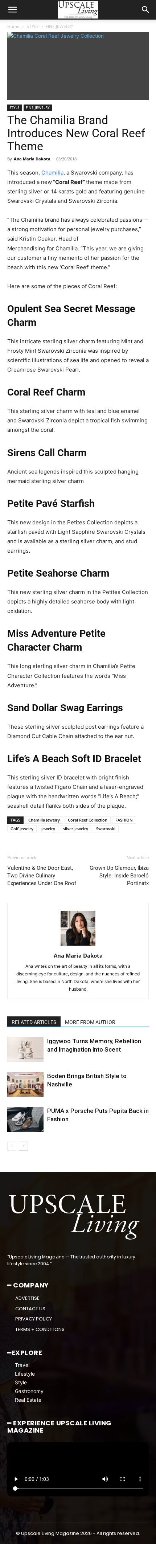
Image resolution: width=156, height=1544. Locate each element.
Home (13, 26)
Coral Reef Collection (87, 820)
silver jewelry (75, 828)
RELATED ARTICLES (34, 1022)
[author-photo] (78, 945)
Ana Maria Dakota (32, 158)
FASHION (124, 820)
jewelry (48, 828)
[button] (12, 10)
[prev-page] (11, 1146)
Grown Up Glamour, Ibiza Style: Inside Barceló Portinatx (119, 875)
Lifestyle (25, 1374)
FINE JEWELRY (59, 26)
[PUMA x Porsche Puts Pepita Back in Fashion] (25, 1119)
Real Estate (28, 1400)
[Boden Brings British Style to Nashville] (25, 1084)
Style (21, 1383)
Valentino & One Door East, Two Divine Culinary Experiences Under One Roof (41, 875)
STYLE (32, 26)
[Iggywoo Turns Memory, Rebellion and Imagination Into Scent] (25, 1049)
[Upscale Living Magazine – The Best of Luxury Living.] (75, 1217)
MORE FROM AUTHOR (90, 1022)
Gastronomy (29, 1391)
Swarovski (105, 828)
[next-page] (23, 1146)
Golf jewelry (22, 828)
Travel (22, 1365)
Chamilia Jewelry (44, 820)
